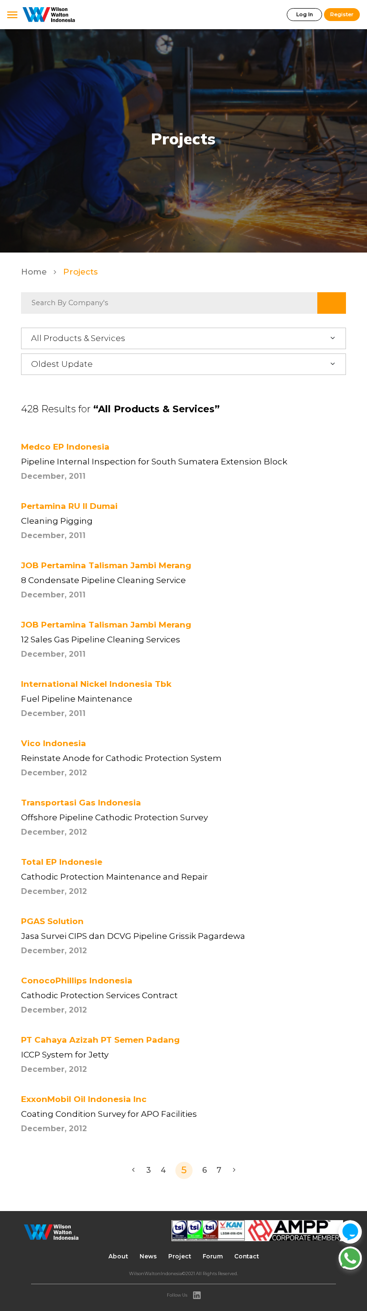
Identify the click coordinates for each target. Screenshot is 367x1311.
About (118, 1256)
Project (179, 1256)
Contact (246, 1256)
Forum (213, 1256)
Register (342, 14)
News (148, 1256)
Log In (304, 14)
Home (35, 271)
